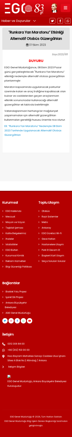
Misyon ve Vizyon (15, 222)
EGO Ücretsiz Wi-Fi (52, 233)
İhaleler (10, 238)
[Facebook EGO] (17, 320)
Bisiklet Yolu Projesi (16, 291)
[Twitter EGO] (5, 320)
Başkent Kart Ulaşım (53, 255)
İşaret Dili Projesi (14, 297)
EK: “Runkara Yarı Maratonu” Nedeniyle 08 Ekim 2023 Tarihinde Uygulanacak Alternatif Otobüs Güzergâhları (33, 130)
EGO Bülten (12, 250)
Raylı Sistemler (50, 216)
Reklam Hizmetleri (16, 261)
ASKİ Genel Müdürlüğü (18, 312)
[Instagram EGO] (11, 320)
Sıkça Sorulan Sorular (53, 261)
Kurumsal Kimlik (15, 255)
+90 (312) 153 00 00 (18, 349)
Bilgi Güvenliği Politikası (19, 266)
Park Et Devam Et (51, 250)
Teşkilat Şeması (14, 227)
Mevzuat (10, 216)
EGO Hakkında (13, 211)
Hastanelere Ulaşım (53, 244)
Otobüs (46, 211)
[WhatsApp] (68, 21)
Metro (45, 222)
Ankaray (46, 227)
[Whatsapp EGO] (23, 320)
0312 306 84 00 (16, 343)
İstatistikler (12, 244)
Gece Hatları (48, 238)
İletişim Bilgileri (16, 366)
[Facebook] (60, 21)
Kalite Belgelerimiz (16, 233)
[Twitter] (52, 21)
